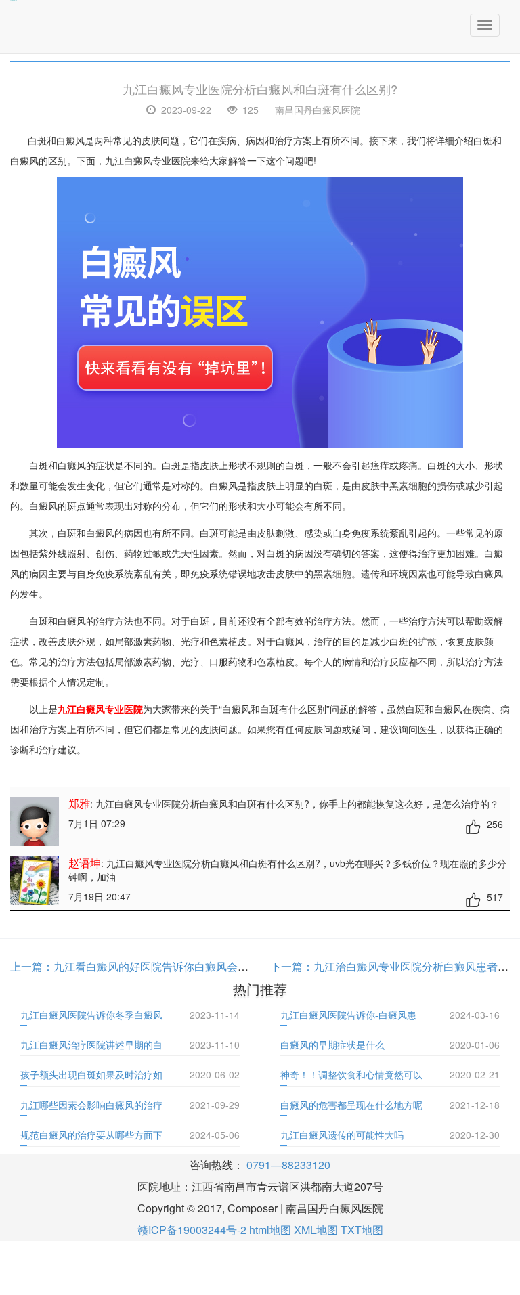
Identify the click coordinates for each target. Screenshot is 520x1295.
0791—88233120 (288, 1164)
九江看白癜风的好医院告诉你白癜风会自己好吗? (170, 966)
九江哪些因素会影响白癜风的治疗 (91, 1105)
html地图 (270, 1229)
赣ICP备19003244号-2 (191, 1229)
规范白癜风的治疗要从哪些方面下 (91, 1134)
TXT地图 (362, 1229)
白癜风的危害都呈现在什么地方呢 (351, 1105)
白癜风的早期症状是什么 (332, 1044)
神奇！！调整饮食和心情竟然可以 (351, 1074)
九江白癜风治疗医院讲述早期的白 (91, 1044)
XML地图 (316, 1229)
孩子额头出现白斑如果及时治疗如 (91, 1074)
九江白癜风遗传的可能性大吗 (342, 1134)
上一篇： (31, 966)
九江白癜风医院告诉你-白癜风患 (348, 1015)
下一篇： (291, 966)
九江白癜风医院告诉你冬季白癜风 (91, 1015)
